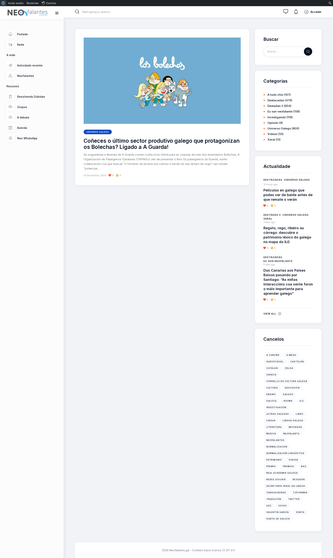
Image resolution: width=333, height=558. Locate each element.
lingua (271, 420)
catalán (272, 368)
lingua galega (293, 420)
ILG (301, 400)
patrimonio (274, 459)
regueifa (299, 479)
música (271, 433)
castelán (297, 361)
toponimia (300, 492)
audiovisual (274, 361)
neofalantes (275, 440)
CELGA (289, 368)
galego (288, 394)
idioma (288, 400)
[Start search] (77, 11)
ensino (271, 394)
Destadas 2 (275, 106)
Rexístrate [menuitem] (33, 3)
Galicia (271, 400)
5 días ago (269, 264)
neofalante (291, 433)
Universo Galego (98, 132)
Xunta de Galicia (278, 518)
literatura (274, 427)
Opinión (272, 123)
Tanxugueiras (276, 492)
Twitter (294, 499)
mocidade (295, 427)
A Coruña (272, 355)
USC (269, 505)
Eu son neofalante (280, 111)
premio (271, 466)
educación (292, 387)
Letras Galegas (277, 414)
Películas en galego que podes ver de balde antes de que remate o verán (288, 194)
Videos (272, 134)
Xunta (300, 512)
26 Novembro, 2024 (95, 175)
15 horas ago (270, 184)
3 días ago (269, 222)
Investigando (276, 117)
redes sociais (276, 479)
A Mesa (291, 355)
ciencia (271, 374)
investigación (276, 407)
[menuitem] (3, 3)
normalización (276, 446)
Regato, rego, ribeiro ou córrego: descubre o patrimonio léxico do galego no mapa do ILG (287, 235)
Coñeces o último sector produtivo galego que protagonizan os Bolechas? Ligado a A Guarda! (162, 144)
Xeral (271, 139)
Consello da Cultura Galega (287, 381)
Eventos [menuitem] (51, 3)
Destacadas (275, 100)
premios (288, 466)
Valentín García (277, 512)
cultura (272, 387)
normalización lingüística (285, 453)
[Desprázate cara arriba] (327, 548)
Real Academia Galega (282, 473)
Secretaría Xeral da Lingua (285, 486)
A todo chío (275, 94)
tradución (273, 499)
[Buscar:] (288, 51)
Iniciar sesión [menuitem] (16, 3)
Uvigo (282, 505)
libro (299, 414)
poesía (293, 459)
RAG (303, 466)
